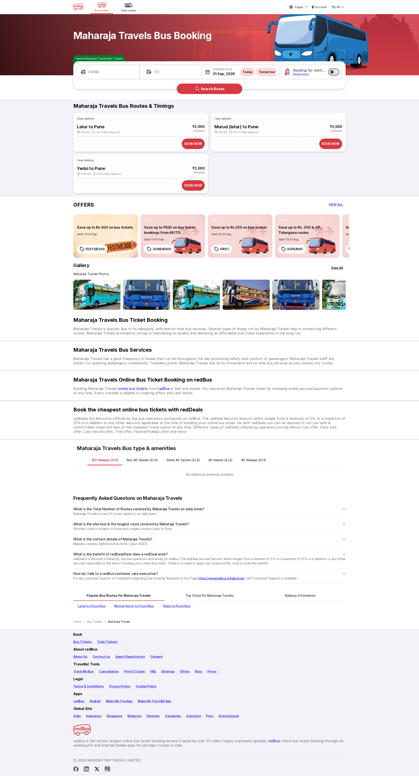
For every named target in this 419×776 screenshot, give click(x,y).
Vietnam (153, 716)
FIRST (224, 249)
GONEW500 (162, 249)
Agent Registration (130, 656)
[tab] (104, 460)
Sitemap (168, 671)
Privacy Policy (120, 686)
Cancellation (109, 671)
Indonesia (93, 716)
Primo (211, 671)
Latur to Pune (91, 126)
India (77, 716)
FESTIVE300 (95, 249)
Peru (209, 716)
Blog (198, 671)
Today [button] (247, 72)
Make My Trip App (119, 701)
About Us (80, 656)
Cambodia (173, 716)
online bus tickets (133, 388)
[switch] (333, 72)
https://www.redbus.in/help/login (221, 578)
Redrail (95, 701)
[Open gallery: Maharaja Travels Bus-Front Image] (96, 295)
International (229, 716)
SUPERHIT (295, 249)
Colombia (193, 716)
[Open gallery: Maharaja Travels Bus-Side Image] (196, 295)
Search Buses (213, 89)
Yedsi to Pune (91, 168)
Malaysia (134, 716)
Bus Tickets (82, 642)
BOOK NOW (193, 144)
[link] (105, 236)
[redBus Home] (78, 7)
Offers (185, 671)
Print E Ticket (134, 671)
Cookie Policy (146, 686)
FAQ (153, 671)
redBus (164, 388)
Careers (156, 656)
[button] (108, 72)
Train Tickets (107, 642)
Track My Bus (83, 671)
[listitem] (81, 220)
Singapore (114, 716)
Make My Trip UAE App (154, 701)
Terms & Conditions (88, 686)
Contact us (101, 656)
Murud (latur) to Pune (236, 126)
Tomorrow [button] (267, 72)
